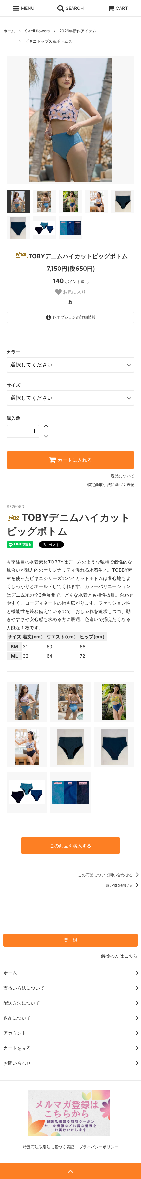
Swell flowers (37, 30)
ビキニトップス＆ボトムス (48, 41)
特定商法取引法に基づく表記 (48, 1146)
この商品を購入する (70, 845)
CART (122, 8)
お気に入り (74, 292)
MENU (27, 8)
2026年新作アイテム (77, 30)
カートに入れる (74, 460)
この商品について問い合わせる (106, 874)
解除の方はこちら (119, 955)
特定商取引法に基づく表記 (110, 484)
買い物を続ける (119, 885)
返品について (122, 475)
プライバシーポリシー (98, 1146)
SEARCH (74, 8)
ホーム (9, 30)
